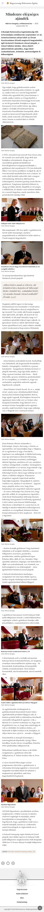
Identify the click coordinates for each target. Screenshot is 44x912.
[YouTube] (8, 863)
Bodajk (29, 852)
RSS (22, 898)
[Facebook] (3, 863)
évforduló (11, 852)
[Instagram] (13, 863)
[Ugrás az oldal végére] (40, 908)
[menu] (3, 3)
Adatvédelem (22, 893)
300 (34, 852)
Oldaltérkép (22, 902)
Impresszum (22, 889)
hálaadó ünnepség (21, 852)
